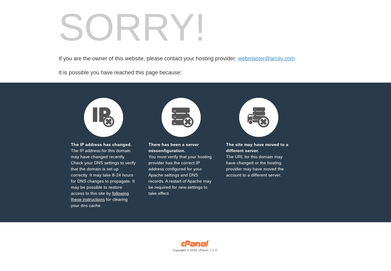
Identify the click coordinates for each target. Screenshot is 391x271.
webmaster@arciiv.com (266, 58)
